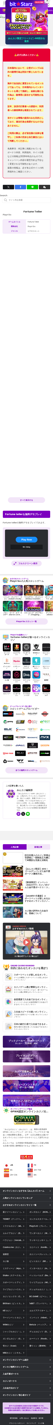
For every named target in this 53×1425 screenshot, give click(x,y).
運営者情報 (14, 1418)
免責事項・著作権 (37, 1418)
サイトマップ (31, 1423)
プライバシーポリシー (17, 1423)
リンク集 (41, 1423)
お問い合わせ (24, 1418)
